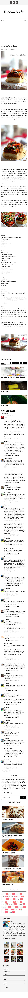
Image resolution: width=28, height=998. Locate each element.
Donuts (11, 899)
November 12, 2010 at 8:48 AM (11, 606)
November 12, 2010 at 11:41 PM (11, 745)
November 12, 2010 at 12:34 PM (11, 670)
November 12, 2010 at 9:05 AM (11, 632)
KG (5, 635)
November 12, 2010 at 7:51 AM (11, 502)
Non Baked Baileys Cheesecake (11, 869)
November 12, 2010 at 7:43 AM (11, 489)
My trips (13, 907)
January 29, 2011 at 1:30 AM (10, 768)
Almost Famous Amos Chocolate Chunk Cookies (12, 836)
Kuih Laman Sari (6, 391)
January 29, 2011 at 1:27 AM (10, 756)
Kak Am (6, 673)
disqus (7, 410)
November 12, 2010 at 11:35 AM (11, 640)
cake (3, 896)
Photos (4, 909)
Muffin (4, 904)
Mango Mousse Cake (8, 853)
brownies (17, 894)
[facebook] (11, 2)
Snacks (4, 912)
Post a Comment (7, 771)
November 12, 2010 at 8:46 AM (11, 585)
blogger (3, 410)
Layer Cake (10, 901)
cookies (19, 896)
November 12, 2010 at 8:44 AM (11, 571)
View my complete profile (9, 938)
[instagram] (14, 2)
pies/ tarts (16, 909)
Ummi (5, 609)
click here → (4, 789)
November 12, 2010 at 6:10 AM (11, 438)
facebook (12, 410)
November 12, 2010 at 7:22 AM (11, 482)
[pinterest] (17, 2)
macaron (18, 901)
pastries (21, 907)
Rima (5, 505)
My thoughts (5, 907)
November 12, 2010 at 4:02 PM (11, 717)
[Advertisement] (14, 34)
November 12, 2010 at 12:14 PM (11, 659)
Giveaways (18, 899)
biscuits (4, 894)
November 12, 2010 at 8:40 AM (11, 535)
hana (5, 662)
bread (10, 894)
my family (11, 904)
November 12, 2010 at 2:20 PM (11, 680)
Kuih (3, 901)
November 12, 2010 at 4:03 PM (11, 727)
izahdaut (6, 458)
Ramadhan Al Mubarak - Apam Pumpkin (13, 377)
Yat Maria (6, 415)
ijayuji (5, 441)
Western (10, 912)
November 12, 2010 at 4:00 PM (11, 690)
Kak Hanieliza (8, 359)
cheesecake (11, 896)
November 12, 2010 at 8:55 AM (11, 616)
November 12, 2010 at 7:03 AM (11, 455)
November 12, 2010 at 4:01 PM (11, 704)
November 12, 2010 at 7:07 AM (11, 468)
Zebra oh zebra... (7, 819)
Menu (2, 20)
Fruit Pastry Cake (7, 884)
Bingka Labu (4, 405)
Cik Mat (17, 200)
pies (9, 909)
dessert (4, 899)
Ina (5, 485)
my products (20, 904)
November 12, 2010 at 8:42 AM (11, 553)
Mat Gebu (6, 730)
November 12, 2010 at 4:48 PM (11, 735)
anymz (5, 492)
